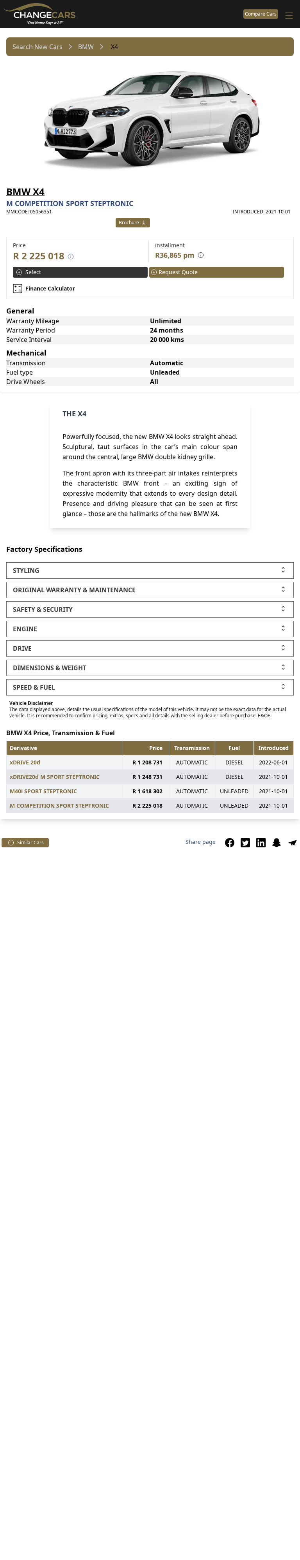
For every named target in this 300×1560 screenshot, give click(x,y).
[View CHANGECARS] (121, 14)
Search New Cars (37, 46)
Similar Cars (30, 843)
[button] (229, 842)
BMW (86, 46)
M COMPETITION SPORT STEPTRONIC (59, 805)
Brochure (129, 223)
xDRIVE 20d (25, 762)
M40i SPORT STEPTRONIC (43, 791)
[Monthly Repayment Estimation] (199, 255)
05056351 (41, 211)
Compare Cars (261, 14)
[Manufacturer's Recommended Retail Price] (71, 257)
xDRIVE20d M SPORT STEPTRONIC (55, 776)
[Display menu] (289, 15)
